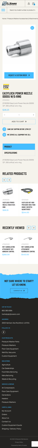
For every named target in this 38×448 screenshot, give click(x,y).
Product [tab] (8, 146)
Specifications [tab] (10, 153)
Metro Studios (22, 445)
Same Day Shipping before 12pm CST (19, 129)
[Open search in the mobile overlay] (22, 10)
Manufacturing (7, 375)
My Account (6, 411)
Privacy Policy (19, 442)
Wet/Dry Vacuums (9, 352)
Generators (6, 395)
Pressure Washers (9, 345)
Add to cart (18, 122)
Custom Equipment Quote (12, 425)
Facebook (3, 332)
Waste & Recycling (9, 379)
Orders (4, 414)
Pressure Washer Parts (10, 341)
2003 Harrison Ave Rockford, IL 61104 (16, 323)
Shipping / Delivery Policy (11, 429)
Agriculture (6, 365)
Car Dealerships (8, 368)
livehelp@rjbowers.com (11, 314)
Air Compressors (8, 388)
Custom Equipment (9, 356)
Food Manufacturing (9, 372)
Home (4, 19)
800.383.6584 (7, 310)
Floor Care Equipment (10, 349)
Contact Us (18, 290)
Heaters (5, 398)
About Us (5, 418)
